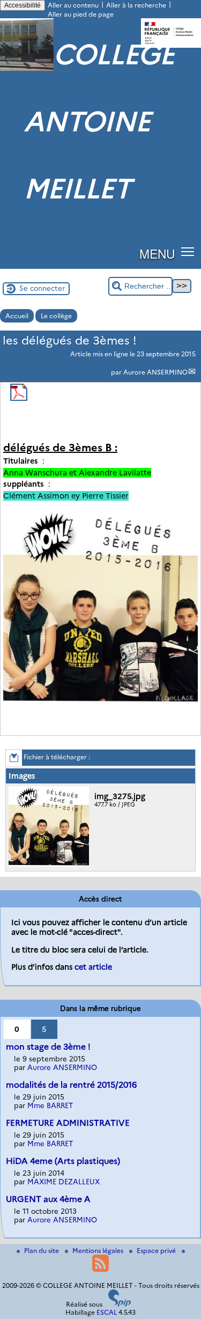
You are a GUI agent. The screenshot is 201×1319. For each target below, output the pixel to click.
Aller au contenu (73, 5)
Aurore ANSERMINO (155, 372)
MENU (157, 253)
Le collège (56, 316)
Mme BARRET (50, 1105)
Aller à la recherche (136, 5)
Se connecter (42, 288)
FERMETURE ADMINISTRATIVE (68, 1123)
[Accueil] (27, 68)
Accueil (16, 316)
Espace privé (157, 1251)
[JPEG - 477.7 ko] (50, 864)
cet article (93, 967)
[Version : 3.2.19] (119, 1304)
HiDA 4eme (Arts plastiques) (63, 1161)
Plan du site (42, 1251)
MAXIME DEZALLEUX (63, 1181)
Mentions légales (98, 1251)
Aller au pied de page (81, 14)
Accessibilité (22, 5)
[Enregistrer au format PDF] (18, 398)
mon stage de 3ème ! (48, 1047)
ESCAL (106, 1312)
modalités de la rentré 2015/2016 (71, 1085)
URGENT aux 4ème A (48, 1199)
